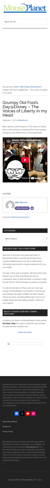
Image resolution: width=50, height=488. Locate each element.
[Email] (32, 208)
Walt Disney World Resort (20, 217)
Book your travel (25, 332)
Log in (39, 480)
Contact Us (7, 427)
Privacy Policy (8, 432)
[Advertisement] (25, 55)
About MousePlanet (10, 422)
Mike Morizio (21, 202)
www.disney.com (32, 447)
